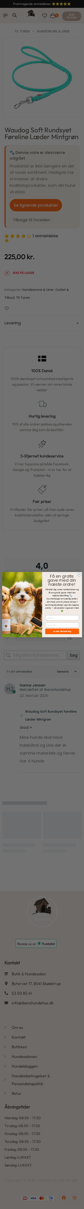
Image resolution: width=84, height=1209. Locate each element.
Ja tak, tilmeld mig (62, 631)
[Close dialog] (79, 574)
